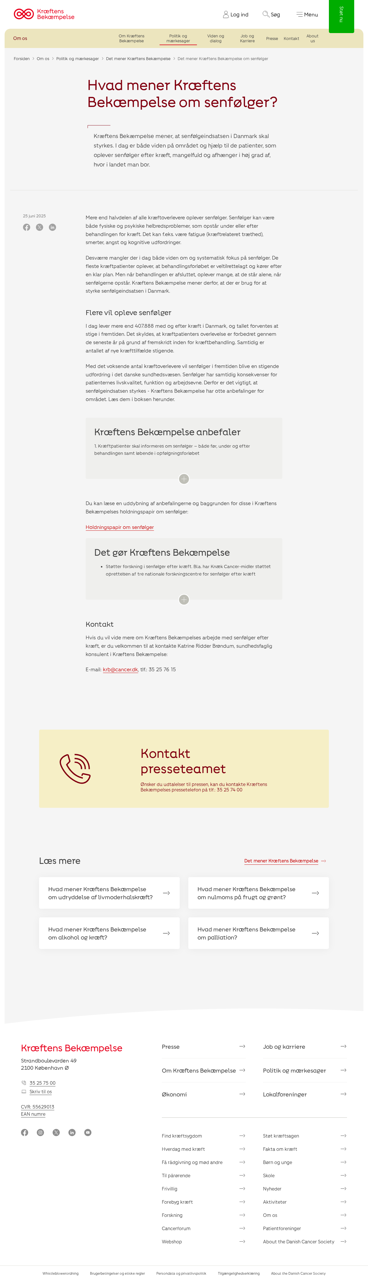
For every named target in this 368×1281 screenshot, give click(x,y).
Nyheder (272, 1188)
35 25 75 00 (42, 1083)
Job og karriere (284, 1046)
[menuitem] (233, 14)
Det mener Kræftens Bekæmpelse (138, 58)
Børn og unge (277, 1162)
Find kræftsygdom (182, 1135)
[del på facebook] (26, 228)
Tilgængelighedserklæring (239, 1273)
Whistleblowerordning (60, 1273)
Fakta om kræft (280, 1149)
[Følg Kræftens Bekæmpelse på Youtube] (87, 1133)
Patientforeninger (282, 1228)
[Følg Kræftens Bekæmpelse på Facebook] (24, 1133)
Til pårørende (176, 1175)
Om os (20, 38)
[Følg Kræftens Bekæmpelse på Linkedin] (72, 1133)
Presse (272, 38)
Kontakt (291, 38)
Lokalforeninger (285, 1094)
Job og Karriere (247, 38)
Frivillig (169, 1188)
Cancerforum (176, 1228)
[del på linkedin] (52, 228)
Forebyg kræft (177, 1202)
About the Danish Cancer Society (298, 1241)
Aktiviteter (275, 1202)
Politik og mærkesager (178, 38)
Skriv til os (41, 1091)
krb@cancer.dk (120, 669)
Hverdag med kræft (183, 1149)
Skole (269, 1175)
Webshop (172, 1241)
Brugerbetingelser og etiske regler (117, 1273)
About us (312, 38)
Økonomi (174, 1094)
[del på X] (39, 228)
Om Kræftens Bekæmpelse (131, 38)
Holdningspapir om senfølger (120, 527)
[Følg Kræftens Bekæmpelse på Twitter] (56, 1133)
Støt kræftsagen (281, 1135)
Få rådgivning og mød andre (192, 1162)
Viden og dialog (215, 38)
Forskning (172, 1215)
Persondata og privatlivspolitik (181, 1273)
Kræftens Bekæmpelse (71, 1047)
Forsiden (22, 58)
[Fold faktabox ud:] (184, 479)
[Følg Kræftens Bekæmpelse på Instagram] (40, 1133)
